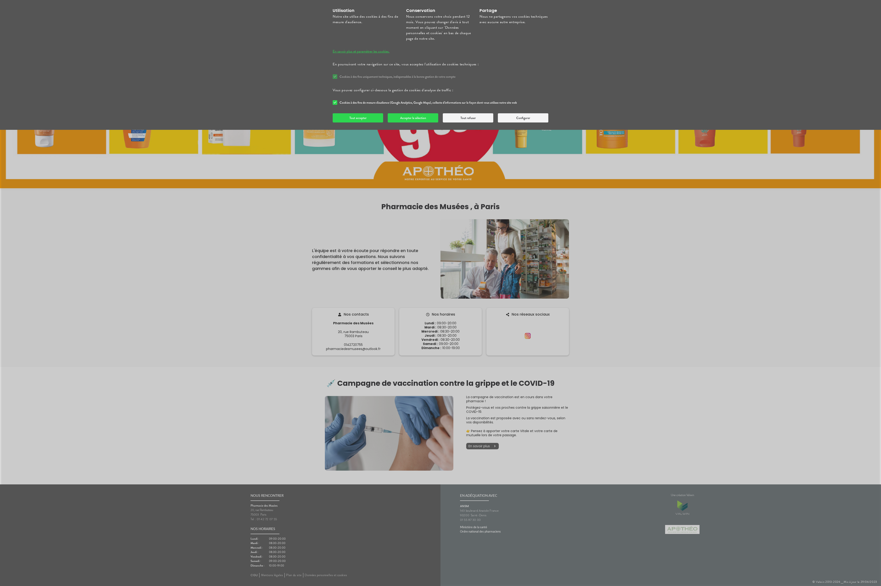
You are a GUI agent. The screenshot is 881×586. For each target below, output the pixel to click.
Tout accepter (358, 118)
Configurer (523, 118)
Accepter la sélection (413, 118)
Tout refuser (468, 118)
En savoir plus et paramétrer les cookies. (361, 51)
